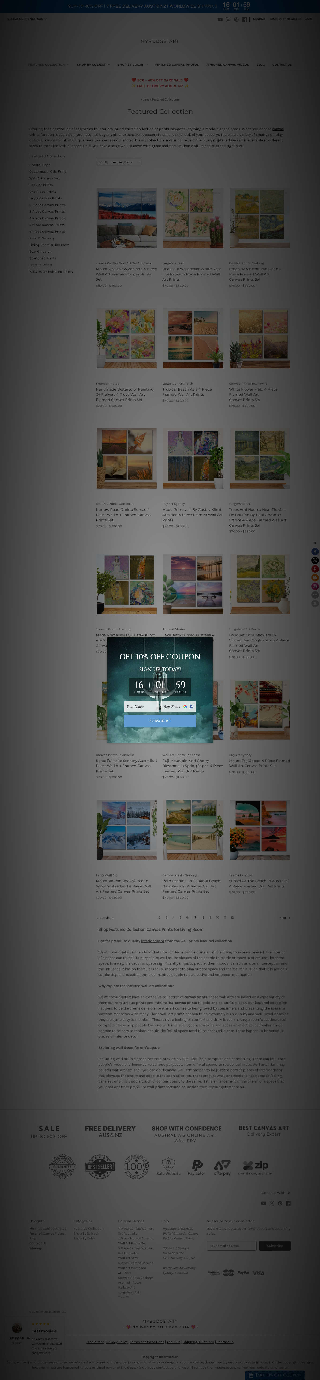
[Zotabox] (210, 738)
